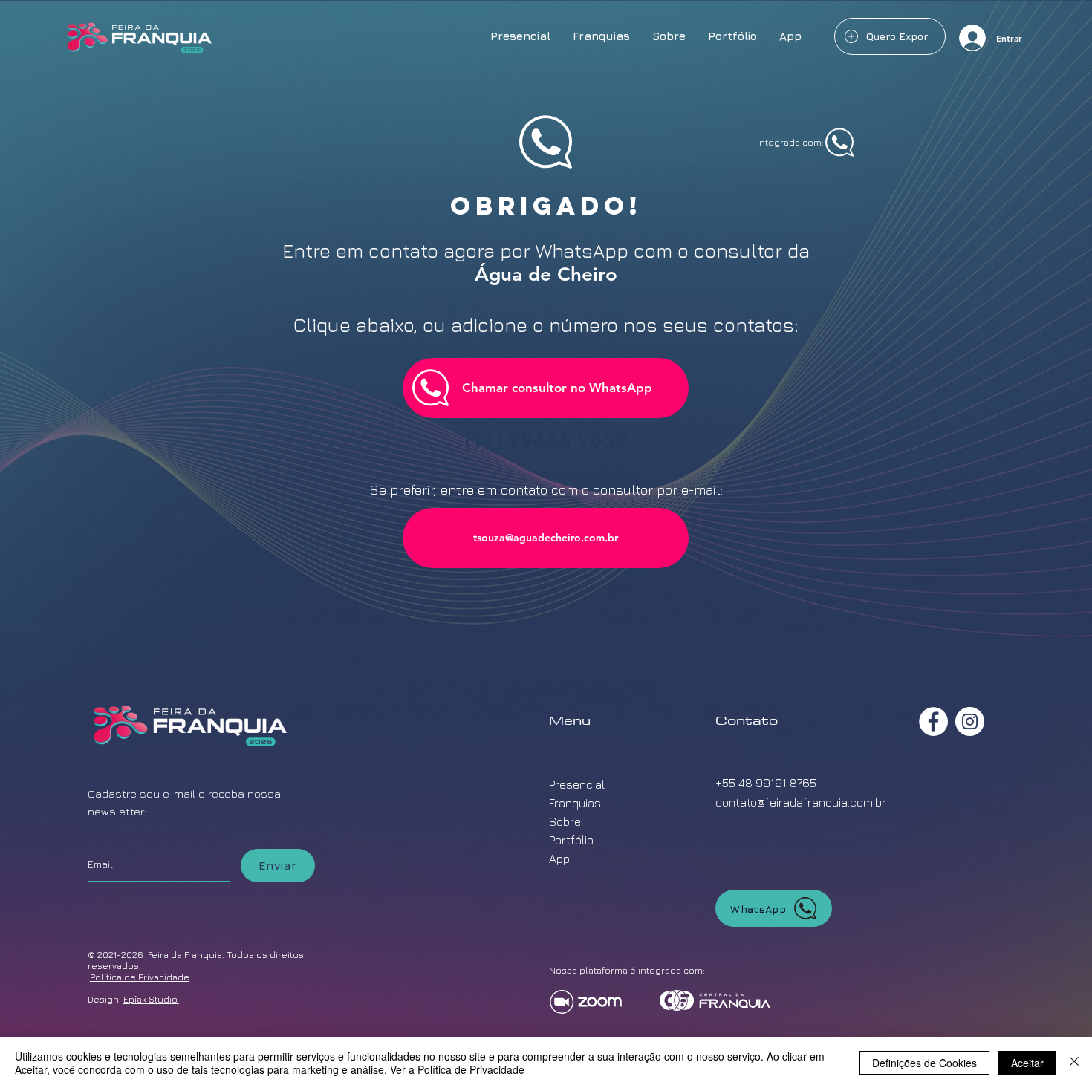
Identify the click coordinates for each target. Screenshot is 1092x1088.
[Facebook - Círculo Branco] (933, 721)
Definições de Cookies (924, 1062)
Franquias (575, 803)
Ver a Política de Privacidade (457, 1069)
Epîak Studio (150, 999)
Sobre (565, 821)
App (559, 858)
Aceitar (1027, 1062)
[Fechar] (1074, 1062)
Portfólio (571, 840)
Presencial (577, 784)
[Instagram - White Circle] (969, 721)
